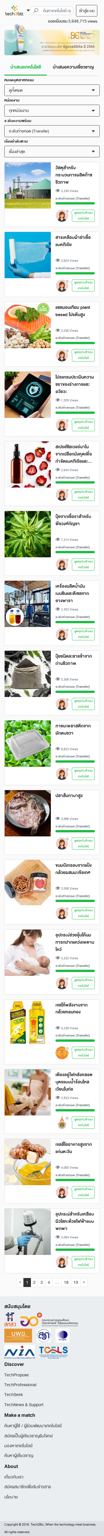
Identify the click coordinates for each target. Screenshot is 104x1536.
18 (66, 1282)
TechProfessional (20, 1385)
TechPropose (16, 1375)
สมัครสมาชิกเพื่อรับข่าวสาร (27, 1487)
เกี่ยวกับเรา (13, 1477)
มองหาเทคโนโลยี (18, 1446)
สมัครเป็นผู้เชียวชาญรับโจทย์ (28, 1436)
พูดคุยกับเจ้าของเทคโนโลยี (83, 215)
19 (75, 1282)
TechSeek (13, 1394)
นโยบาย (11, 1497)
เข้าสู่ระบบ (86, 10)
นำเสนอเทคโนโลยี (25, 67)
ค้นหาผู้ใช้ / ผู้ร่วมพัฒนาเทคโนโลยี (33, 1426)
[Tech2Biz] (17, 10)
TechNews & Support (23, 1404)
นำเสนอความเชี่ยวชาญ (73, 67)
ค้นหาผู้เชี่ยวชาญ (18, 1455)
